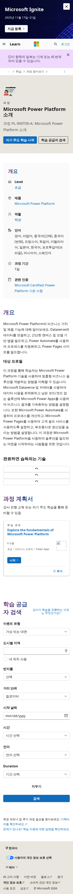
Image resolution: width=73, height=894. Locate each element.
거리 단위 (10, 688)
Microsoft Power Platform (35, 203)
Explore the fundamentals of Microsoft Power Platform (30, 532)
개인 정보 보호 (12, 882)
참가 (60, 877)
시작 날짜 (10, 707)
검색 (36, 798)
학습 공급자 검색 (53, 140)
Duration (10, 766)
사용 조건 (9, 888)
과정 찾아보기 (35, 71)
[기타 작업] (64, 71)
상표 (23, 888)
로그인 (65, 44)
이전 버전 (30, 877)
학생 (18, 220)
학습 (18, 71)
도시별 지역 (11, 643)
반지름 (8, 669)
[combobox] (36, 651)
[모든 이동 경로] (8, 71)
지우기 (36, 786)
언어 (6, 747)
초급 (18, 187)
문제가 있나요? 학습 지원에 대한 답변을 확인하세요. (36, 829)
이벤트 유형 (11, 623)
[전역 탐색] (4, 44)
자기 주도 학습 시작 (20, 140)
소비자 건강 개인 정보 (44, 882)
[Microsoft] (36, 44)
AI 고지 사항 (11, 877)
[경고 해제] (66, 6)
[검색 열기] (56, 44)
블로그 (45, 877)
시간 (6, 727)
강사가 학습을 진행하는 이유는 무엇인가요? (51, 611)
